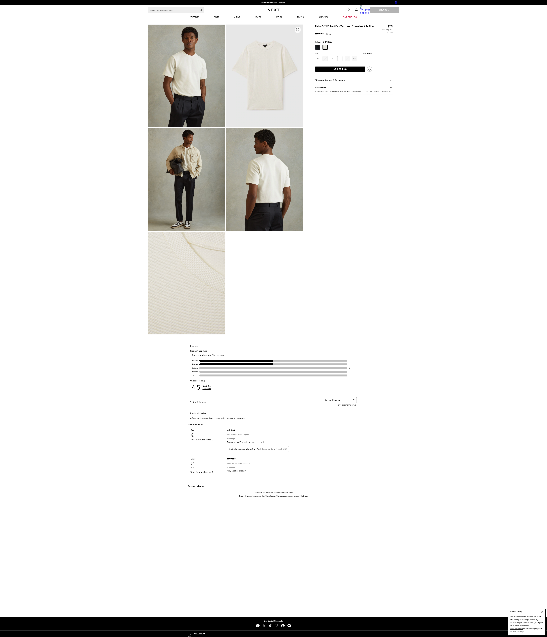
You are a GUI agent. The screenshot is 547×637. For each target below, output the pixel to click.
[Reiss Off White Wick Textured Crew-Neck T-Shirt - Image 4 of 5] (264, 179)
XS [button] (318, 59)
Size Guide (367, 53)
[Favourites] (348, 10)
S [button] (325, 59)
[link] (356, 10)
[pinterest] (283, 625)
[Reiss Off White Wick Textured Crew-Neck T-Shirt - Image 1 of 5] (186, 76)
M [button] (332, 59)
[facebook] (258, 625)
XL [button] (347, 59)
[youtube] (289, 625)
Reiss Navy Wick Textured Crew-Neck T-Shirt (267, 449)
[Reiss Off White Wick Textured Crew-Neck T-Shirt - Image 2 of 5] (264, 76)
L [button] (339, 59)
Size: (317, 53)
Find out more (516, 628)
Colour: (318, 42)
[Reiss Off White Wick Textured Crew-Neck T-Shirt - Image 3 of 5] (186, 179)
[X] (264, 625)
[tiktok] (270, 625)
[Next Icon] (273, 10)
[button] (317, 47)
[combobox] (342, 400)
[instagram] (277, 625)
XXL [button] (354, 59)
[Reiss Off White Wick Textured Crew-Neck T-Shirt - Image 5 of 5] (186, 283)
